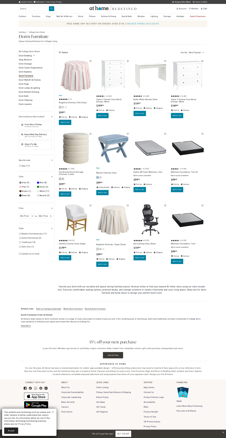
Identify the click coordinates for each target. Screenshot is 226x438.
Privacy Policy (150, 426)
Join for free (113, 355)
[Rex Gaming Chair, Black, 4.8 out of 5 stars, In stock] (151, 220)
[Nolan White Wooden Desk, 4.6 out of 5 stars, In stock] (151, 76)
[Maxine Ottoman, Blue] (97, 177)
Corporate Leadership (71, 397)
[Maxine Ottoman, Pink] (100, 177)
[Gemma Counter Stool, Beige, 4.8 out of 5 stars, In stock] (76, 220)
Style (21, 228)
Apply (179, 401)
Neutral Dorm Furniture (95, 309)
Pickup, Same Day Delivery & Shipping (113, 392)
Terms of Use (150, 417)
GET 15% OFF (123, 434)
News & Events (68, 402)
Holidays (22, 32)
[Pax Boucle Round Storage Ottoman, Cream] (60, 179)
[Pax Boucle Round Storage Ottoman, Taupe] (63, 179)
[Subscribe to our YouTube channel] (46, 388)
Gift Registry (102, 412)
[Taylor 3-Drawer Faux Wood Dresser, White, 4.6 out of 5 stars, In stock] (188, 76)
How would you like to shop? (32, 117)
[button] (113, 7)
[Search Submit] (51, 8)
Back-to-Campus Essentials (48, 309)
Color (21, 177)
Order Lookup (102, 387)
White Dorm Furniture (73, 309)
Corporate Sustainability (72, 392)
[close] (52, 412)
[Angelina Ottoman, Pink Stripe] (60, 107)
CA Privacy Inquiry (152, 422)
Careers (65, 407)
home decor (121, 293)
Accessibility (149, 402)
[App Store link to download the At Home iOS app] (36, 396)
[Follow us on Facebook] (25, 388)
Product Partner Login (154, 397)
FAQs (146, 407)
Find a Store (66, 412)
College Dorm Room (37, 32)
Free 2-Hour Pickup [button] (53, 2)
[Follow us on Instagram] (35, 388)
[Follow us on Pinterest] (40, 388)
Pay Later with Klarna (186, 411)
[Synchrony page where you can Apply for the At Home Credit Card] (183, 392)
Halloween (39, 2)
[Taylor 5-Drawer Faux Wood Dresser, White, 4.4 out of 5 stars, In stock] (113, 76)
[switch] (90, 61)
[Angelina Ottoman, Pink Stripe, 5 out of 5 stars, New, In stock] (76, 76)
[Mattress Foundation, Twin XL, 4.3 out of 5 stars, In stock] (188, 148)
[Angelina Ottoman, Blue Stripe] (66, 107)
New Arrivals (24, 160)
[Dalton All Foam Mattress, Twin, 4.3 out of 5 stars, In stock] (151, 148)
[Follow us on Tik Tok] (30, 388)
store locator (198, 286)
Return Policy (102, 397)
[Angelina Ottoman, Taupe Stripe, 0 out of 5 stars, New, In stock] (113, 220)
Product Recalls (151, 412)
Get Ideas (100, 402)
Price (21, 208)
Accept (11, 431)
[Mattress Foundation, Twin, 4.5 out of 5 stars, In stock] (188, 220)
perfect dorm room (152, 293)
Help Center (149, 387)
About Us (65, 387)
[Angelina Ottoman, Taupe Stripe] (63, 107)
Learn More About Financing (189, 406)
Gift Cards (101, 407)
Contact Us (149, 392)
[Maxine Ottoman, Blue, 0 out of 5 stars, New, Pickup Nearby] (113, 148)
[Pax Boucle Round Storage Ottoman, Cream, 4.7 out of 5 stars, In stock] (76, 148)
